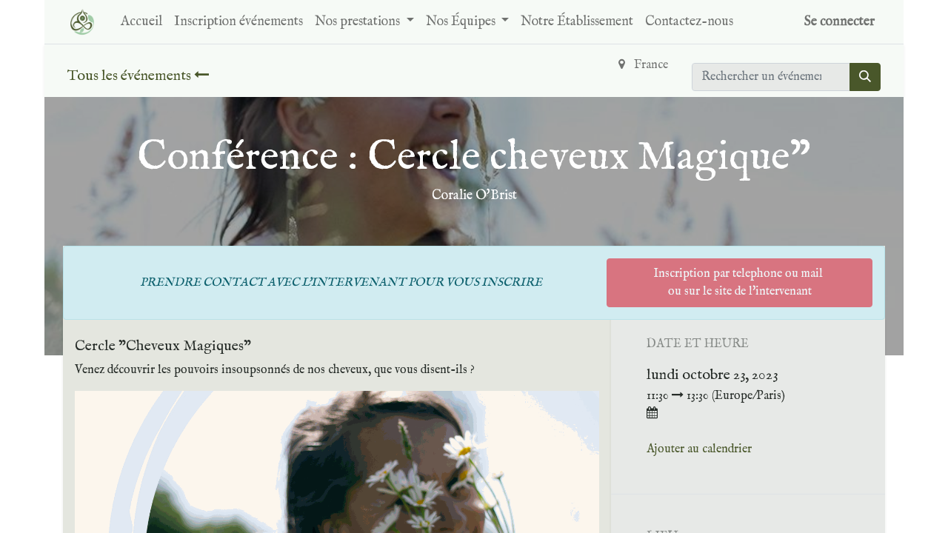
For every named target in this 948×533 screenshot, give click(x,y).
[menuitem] (141, 22)
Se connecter (839, 21)
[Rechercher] (865, 77)
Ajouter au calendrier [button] (699, 449)
